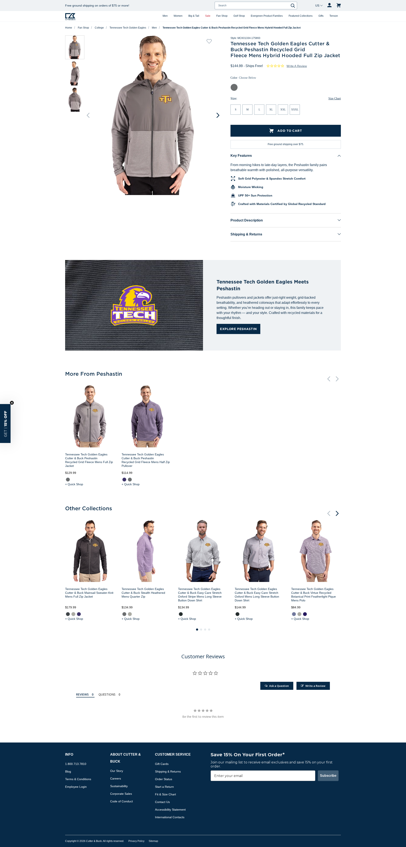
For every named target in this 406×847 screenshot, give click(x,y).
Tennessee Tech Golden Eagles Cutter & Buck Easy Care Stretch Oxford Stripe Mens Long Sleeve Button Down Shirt (200, 594)
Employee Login (76, 786)
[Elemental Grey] (124, 614)
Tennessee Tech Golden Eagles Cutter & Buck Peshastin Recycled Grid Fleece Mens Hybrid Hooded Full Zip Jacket (232, 27)
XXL (283, 109)
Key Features (241, 155)
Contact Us (162, 802)
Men (165, 15)
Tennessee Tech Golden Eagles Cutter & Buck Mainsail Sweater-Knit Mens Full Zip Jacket (89, 592)
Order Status (163, 779)
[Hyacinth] (294, 614)
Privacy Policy (136, 841)
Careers (115, 778)
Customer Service (173, 754)
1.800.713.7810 (75, 764)
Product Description (246, 220)
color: (243, 77)
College (99, 27)
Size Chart (334, 98)
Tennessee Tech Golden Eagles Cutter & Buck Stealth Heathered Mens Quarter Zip (143, 592)
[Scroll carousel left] (88, 115)
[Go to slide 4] (209, 629)
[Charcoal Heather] (68, 614)
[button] (5, 423)
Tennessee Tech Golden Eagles (128, 27)
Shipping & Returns (246, 234)
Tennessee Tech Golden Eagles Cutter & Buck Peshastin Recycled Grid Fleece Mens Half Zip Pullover (146, 460)
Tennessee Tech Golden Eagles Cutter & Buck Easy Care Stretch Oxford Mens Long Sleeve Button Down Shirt (257, 594)
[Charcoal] (181, 614)
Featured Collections (301, 15)
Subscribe (328, 775)
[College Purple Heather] (124, 480)
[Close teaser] (12, 403)
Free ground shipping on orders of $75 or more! (97, 5)
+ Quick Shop (74, 484)
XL (271, 109)
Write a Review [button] (297, 66)
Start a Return (164, 786)
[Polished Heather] (73, 614)
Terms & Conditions (78, 779)
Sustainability (119, 786)
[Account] (329, 5)
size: (233, 98)
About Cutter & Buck (125, 758)
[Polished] (130, 614)
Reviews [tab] (82, 694)
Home (68, 27)
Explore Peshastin (238, 329)
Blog (68, 771)
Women (178, 15)
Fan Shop (222, 15)
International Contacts (169, 817)
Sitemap (153, 841)
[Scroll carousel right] (218, 115)
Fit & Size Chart (165, 794)
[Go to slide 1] (197, 629)
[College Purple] (305, 614)
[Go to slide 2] (201, 629)
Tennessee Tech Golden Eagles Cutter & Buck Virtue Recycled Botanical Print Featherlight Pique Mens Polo (313, 594)
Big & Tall (193, 15)
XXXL (294, 109)
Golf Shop (239, 15)
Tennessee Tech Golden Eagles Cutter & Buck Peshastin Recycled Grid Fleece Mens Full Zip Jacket (89, 460)
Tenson (333, 15)
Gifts (321, 15)
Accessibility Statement (170, 809)
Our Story (116, 771)
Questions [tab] (107, 694)
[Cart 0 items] (339, 5)
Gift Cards (162, 764)
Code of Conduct (121, 801)
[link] (68, 479)
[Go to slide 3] (205, 629)
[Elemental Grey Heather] (68, 480)
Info (69, 754)
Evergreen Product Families (267, 15)
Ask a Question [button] (279, 686)
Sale (207, 15)
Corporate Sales (121, 793)
